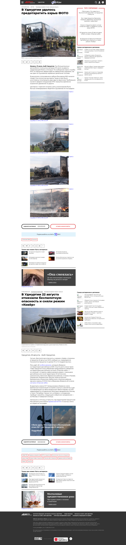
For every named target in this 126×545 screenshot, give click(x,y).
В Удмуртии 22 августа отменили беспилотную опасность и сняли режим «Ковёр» (90, 40)
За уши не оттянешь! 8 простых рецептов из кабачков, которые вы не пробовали (94, 319)
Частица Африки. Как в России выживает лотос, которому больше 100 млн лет (93, 296)
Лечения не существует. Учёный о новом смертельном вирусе (93, 61)
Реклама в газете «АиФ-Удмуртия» (84, 513)
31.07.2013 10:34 (25, 7)
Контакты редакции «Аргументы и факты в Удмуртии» (47, 513)
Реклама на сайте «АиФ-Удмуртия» (42, 515)
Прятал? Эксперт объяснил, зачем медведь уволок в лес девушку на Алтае (93, 79)
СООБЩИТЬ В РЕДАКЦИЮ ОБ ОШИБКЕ (82, 515)
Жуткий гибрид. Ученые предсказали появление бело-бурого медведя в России (94, 68)
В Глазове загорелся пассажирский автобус (62, 252)
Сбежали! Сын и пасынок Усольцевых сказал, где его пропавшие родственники (94, 302)
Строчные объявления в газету (62, 515)
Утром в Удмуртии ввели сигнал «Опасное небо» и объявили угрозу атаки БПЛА (91, 26)
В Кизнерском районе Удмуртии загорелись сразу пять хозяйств (37, 263)
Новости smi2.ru (27, 286)
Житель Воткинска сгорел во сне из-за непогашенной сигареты (65, 258)
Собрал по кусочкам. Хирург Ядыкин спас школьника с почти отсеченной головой (94, 51)
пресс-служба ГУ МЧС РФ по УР (33, 58)
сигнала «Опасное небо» (39, 383)
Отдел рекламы (68, 513)
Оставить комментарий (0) (63, 226)
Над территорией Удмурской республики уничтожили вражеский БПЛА (37, 480)
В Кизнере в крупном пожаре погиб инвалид (37, 258)
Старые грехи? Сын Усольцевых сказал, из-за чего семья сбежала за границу (94, 307)
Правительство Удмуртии (28, 346)
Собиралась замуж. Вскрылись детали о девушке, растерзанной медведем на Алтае (93, 57)
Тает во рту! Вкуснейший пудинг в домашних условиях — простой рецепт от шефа (93, 313)
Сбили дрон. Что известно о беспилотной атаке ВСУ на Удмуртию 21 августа (91, 13)
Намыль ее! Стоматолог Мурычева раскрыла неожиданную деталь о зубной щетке (93, 73)
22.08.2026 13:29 (26, 291)
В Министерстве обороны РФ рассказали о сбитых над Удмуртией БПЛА (37, 486)
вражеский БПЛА (54, 401)
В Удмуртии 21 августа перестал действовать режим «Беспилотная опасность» (65, 480)
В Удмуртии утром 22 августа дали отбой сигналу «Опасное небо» (91, 33)
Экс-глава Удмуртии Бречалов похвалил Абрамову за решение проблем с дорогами (90, 20)
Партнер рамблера (48, 538)
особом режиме (45, 365)
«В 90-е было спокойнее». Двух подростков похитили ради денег (93, 323)
